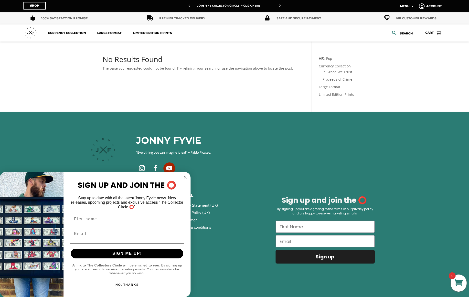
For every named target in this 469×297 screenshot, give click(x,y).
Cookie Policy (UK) (194, 213)
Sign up (325, 256)
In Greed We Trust (337, 72)
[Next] (279, 5)
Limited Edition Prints (152, 33)
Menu (404, 6)
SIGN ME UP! (127, 253)
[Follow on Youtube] (169, 168)
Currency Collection (67, 33)
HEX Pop (325, 58)
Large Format (109, 33)
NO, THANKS (127, 284)
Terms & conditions (195, 228)
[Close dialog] (185, 177)
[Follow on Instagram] (142, 168)
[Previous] (189, 5)
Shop (34, 5)
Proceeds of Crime (337, 79)
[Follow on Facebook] (155, 168)
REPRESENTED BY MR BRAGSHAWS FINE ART (235, 5)
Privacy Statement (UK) (198, 206)
